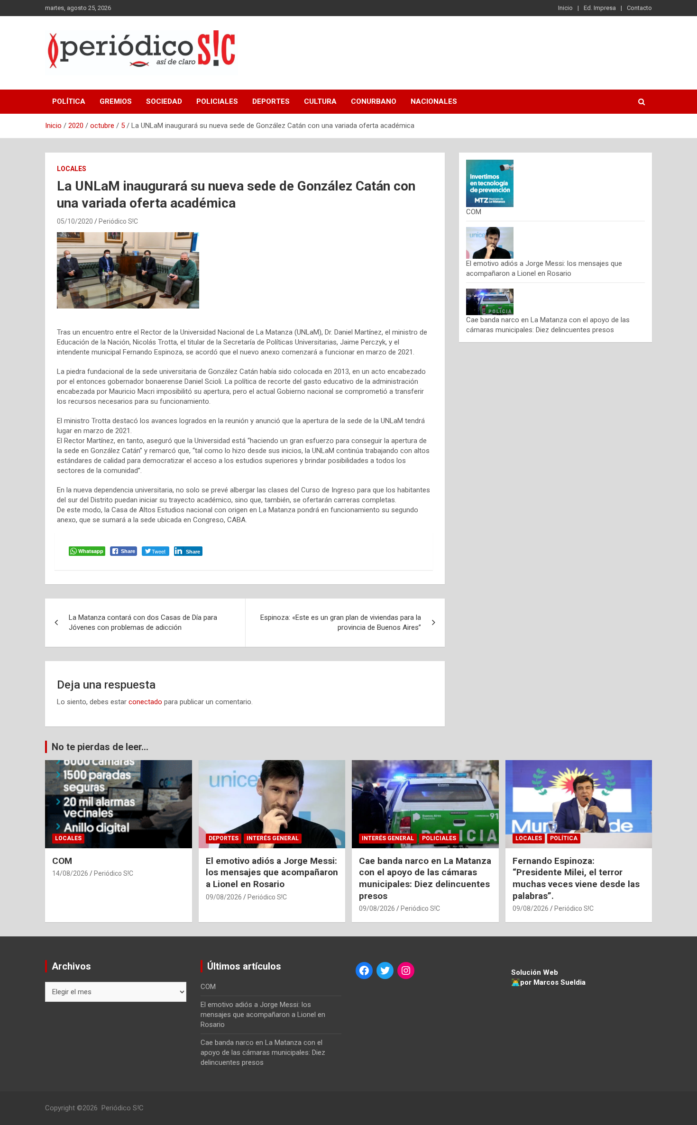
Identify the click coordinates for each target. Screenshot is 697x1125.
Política (68, 101)
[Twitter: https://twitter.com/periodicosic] (385, 970)
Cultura (320, 101)
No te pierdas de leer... (100, 747)
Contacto (639, 7)
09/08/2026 (224, 897)
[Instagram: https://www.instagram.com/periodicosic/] (405, 970)
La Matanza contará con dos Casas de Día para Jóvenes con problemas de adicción (143, 622)
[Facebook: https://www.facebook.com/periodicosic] (364, 970)
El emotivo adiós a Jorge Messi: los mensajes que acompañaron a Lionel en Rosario (272, 872)
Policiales (217, 101)
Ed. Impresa (600, 7)
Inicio (565, 7)
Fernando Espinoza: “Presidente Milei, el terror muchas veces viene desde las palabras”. (576, 878)
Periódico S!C (118, 221)
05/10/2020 (75, 221)
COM (473, 212)
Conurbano (373, 101)
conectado (145, 702)
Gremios (116, 101)
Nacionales (434, 101)
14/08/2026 (70, 873)
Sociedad (164, 101)
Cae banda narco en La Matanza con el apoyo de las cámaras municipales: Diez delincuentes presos (425, 878)
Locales (71, 168)
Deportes (271, 101)
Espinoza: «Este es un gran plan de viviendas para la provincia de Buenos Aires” (340, 622)
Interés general (273, 838)
